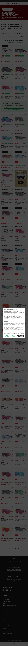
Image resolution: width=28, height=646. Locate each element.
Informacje (6, 321)
